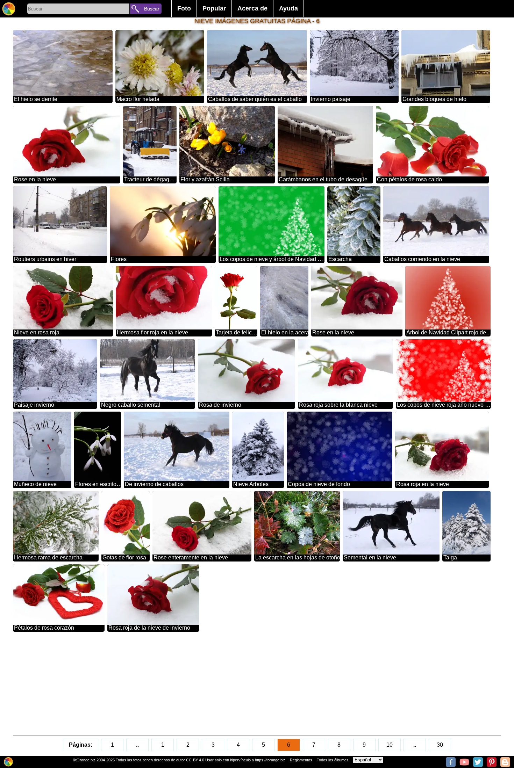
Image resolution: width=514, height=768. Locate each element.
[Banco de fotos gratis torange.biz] (8, 8)
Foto (184, 8)
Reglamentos (301, 760)
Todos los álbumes (333, 760)
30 (440, 745)
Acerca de (252, 8)
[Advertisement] (223, 683)
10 (389, 745)
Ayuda (288, 8)
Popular (214, 8)
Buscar (151, 9)
